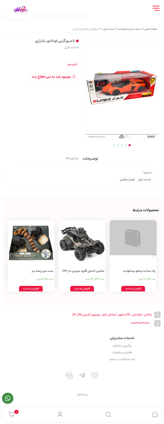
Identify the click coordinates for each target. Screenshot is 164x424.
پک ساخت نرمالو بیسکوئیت (139, 271)
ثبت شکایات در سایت (122, 359)
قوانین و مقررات (122, 352)
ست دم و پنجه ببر (42, 271)
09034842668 (140, 323)
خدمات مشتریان (122, 338)
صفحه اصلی (150, 29)
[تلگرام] (82, 376)
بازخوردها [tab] (72, 158)
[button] (10, 256)
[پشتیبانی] (69, 376)
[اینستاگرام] (95, 376)
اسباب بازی (109, 29)
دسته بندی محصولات (130, 29)
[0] (10, 414)
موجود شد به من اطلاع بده (51, 77)
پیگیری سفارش (122, 345)
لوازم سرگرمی (127, 179)
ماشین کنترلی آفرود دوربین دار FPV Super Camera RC (83, 271)
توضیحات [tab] (90, 159)
